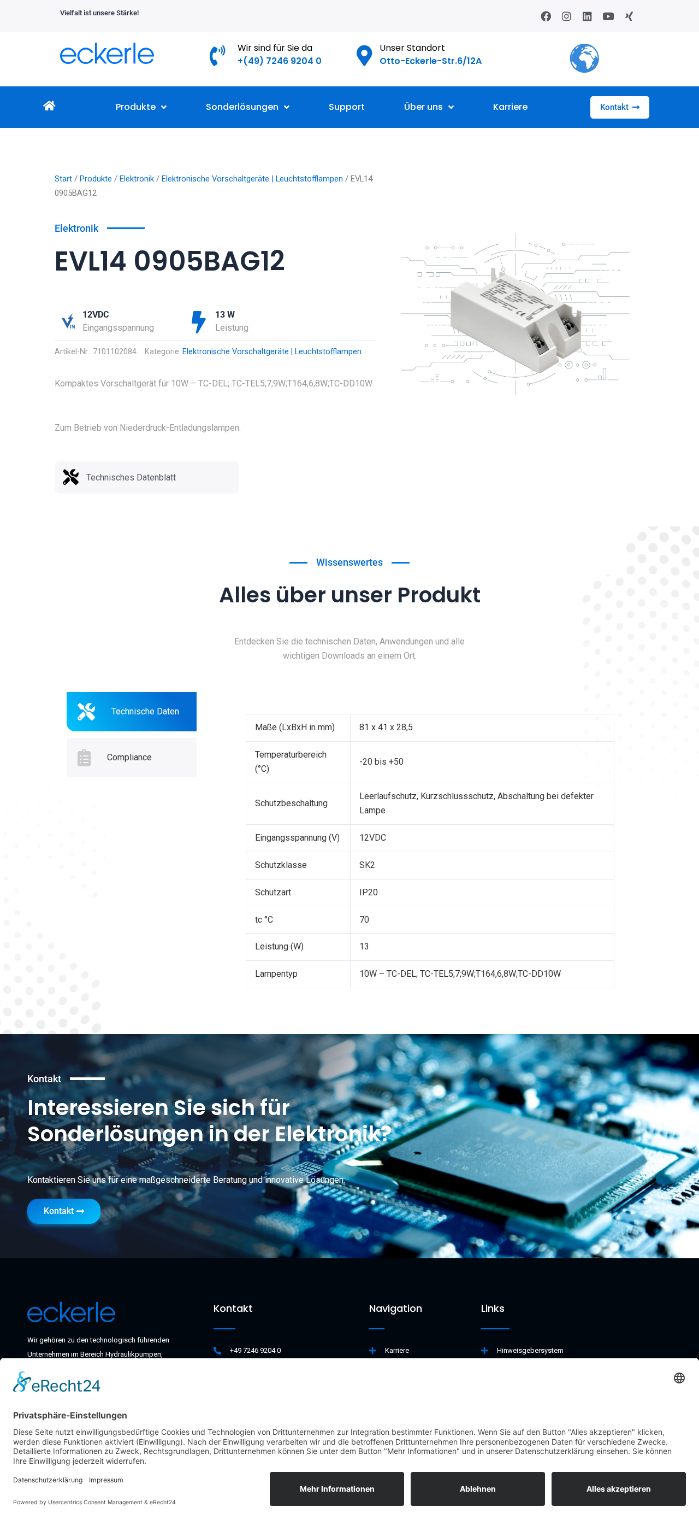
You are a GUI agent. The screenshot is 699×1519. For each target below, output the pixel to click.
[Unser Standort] (364, 55)
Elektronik (137, 179)
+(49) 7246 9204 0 (280, 61)
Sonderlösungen (242, 107)
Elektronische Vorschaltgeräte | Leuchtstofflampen (252, 179)
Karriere (510, 107)
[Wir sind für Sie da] (218, 55)
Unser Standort (412, 48)
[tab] (132, 711)
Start (63, 179)
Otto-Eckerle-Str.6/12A (431, 61)
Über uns (423, 107)
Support (347, 107)
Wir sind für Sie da (275, 48)
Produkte (136, 107)
